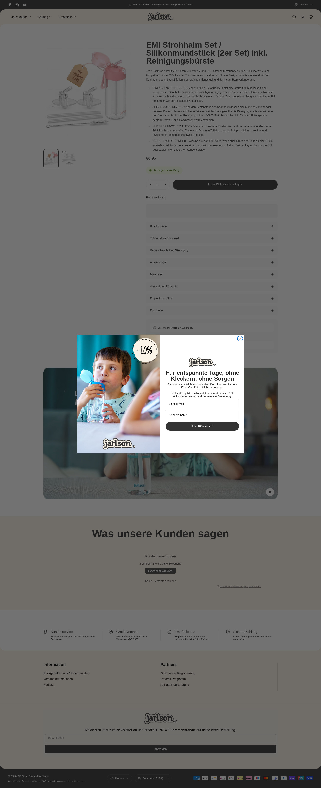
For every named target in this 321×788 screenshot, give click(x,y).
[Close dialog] (240, 338)
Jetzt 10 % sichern (202, 426)
